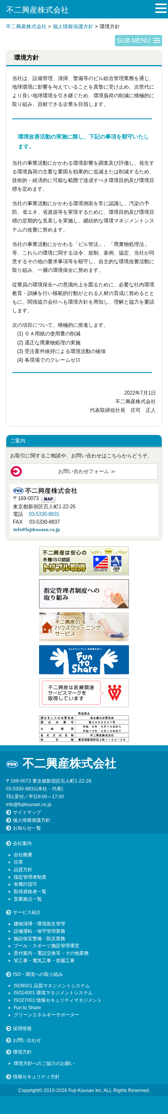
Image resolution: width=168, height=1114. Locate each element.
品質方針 (23, 869)
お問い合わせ (27, 1040)
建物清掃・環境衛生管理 (39, 923)
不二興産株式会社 (37, 9)
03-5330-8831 (44, 514)
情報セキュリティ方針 (36, 1076)
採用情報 (22, 1028)
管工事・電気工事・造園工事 (44, 960)
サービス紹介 (27, 912)
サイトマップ (27, 812)
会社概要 (23, 854)
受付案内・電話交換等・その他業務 (51, 953)
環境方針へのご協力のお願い (44, 1063)
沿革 (18, 862)
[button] (138, 40)
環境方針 (22, 1051)
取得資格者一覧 (30, 891)
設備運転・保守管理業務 (39, 931)
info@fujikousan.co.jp (29, 804)
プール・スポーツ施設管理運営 (46, 945)
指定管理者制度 (30, 876)
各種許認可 (25, 883)
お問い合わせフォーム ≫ (87, 471)
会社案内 (22, 843)
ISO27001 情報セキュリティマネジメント (58, 1000)
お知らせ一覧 (27, 827)
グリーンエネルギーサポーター (46, 1014)
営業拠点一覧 (28, 898)
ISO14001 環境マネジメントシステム (53, 992)
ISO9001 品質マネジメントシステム (52, 985)
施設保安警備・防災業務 (39, 938)
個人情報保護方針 (31, 820)
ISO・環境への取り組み (38, 974)
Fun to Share (27, 1007)
